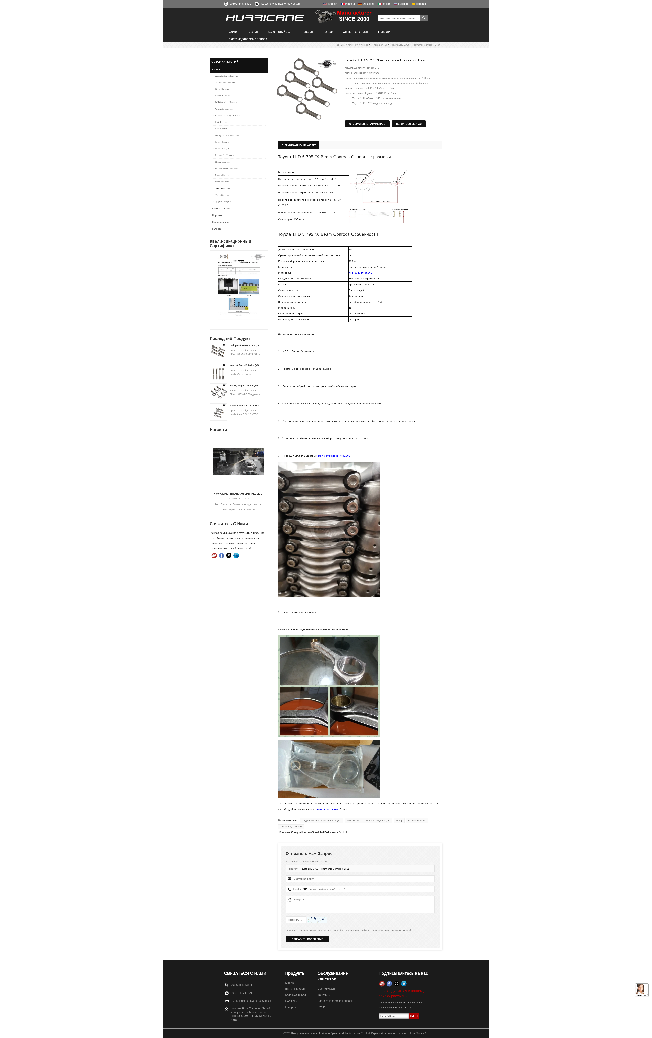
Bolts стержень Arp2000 (334, 455)
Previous (211, 284)
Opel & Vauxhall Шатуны (227, 168)
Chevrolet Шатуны (224, 109)
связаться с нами (326, 809)
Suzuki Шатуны (222, 181)
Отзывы (323, 1007)
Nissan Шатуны (222, 162)
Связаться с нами (355, 31)
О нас (328, 31)
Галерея (217, 228)
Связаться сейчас (409, 124)
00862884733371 (240, 3)
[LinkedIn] (236, 555)
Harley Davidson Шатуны (227, 135)
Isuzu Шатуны (222, 142)
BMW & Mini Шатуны (226, 102)
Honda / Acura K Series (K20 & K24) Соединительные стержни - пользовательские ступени (246, 365)
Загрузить (324, 994)
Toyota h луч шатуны (291, 826)
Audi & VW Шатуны (225, 82)
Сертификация (327, 988)
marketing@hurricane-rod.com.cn (280, 3)
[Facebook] (221, 555)
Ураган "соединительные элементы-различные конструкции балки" (239, 493)
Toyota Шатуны (379, 45)
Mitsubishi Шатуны (224, 155)
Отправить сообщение (307, 939)
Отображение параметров (367, 124)
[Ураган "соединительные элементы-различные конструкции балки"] (239, 461)
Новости (384, 31)
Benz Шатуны (222, 89)
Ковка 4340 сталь (360, 272)
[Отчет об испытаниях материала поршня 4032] (223, 267)
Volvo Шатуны (222, 195)
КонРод (364, 45)
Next (266, 284)
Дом (343, 45)
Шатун (253, 31)
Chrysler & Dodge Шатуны (228, 115)
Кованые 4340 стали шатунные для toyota (368, 820)
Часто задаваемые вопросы (249, 39)
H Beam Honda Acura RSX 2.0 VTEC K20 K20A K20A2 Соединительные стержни (246, 405)
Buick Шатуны (222, 95)
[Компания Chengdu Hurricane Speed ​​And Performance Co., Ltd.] (299, 18)
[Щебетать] (229, 555)
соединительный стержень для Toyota (321, 820)
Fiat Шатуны (221, 122)
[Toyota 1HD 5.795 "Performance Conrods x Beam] (307, 89)
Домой (233, 31)
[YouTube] (214, 555)
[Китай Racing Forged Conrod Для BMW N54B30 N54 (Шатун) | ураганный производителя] (218, 392)
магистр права (397, 1033)
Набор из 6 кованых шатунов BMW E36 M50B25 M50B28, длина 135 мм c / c (246, 345)
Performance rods (417, 820)
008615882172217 (242, 993)
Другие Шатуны (223, 201)
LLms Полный (417, 1033)
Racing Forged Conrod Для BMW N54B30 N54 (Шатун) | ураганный (246, 385)
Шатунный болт (221, 222)
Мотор (399, 820)
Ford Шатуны (221, 128)
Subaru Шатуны (222, 175)
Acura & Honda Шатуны (226, 75)
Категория (353, 45)
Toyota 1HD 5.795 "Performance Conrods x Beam (325, 869)
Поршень (307, 31)
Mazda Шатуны (222, 148)
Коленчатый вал (279, 31)
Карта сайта (378, 1033)
